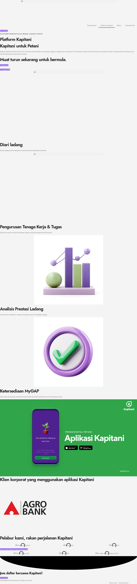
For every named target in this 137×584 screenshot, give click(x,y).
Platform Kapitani (106, 25)
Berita (119, 25)
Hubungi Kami (130, 25)
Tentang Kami (91, 25)
